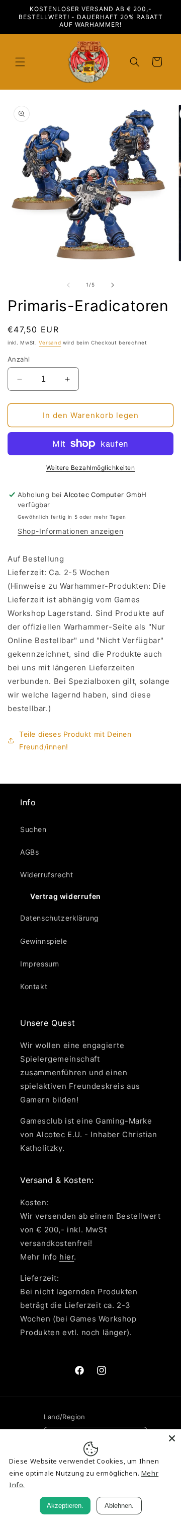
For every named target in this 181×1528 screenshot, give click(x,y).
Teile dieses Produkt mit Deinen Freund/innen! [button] (75, 740)
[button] (20, 62)
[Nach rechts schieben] (113, 285)
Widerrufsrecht (46, 874)
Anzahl (19, 359)
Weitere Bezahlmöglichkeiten (90, 467)
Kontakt (33, 986)
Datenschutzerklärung (59, 918)
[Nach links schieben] (68, 285)
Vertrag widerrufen (65, 896)
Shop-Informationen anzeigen (70, 531)
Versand (50, 342)
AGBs (29, 852)
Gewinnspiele (43, 941)
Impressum (39, 963)
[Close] (172, 1438)
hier (66, 1257)
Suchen (33, 829)
